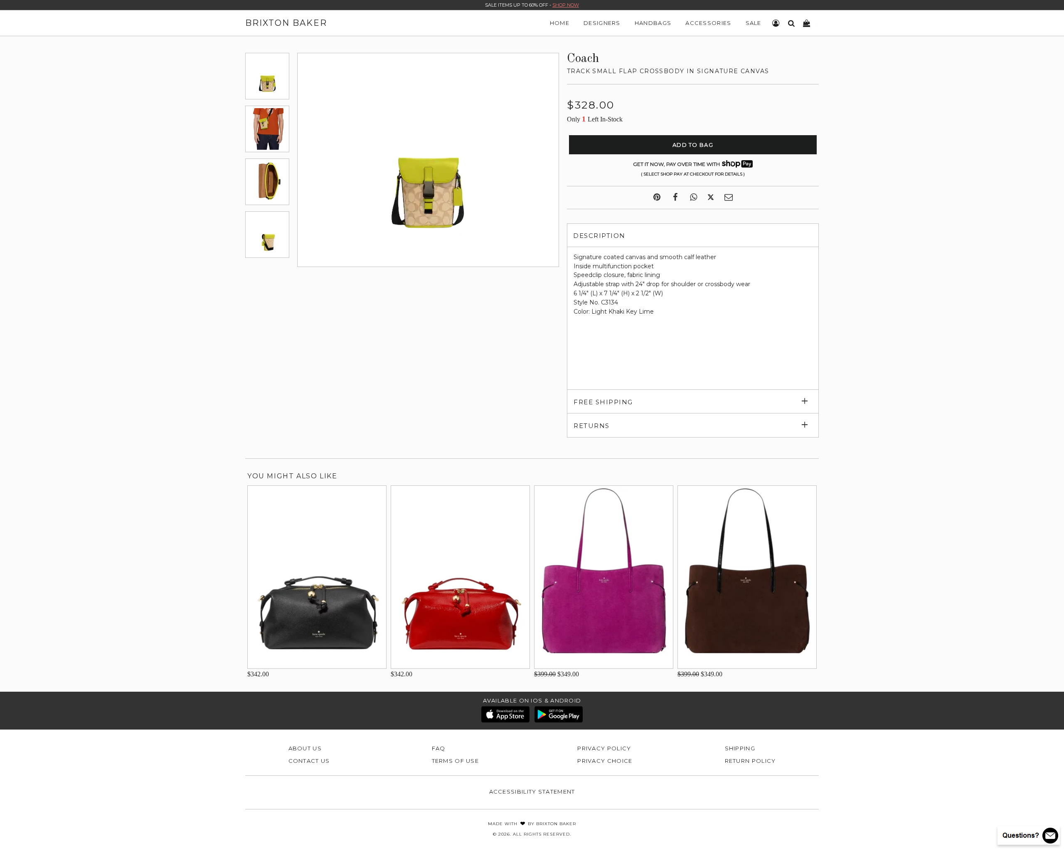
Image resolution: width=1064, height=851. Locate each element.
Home (559, 23)
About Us (305, 748)
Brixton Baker (286, 23)
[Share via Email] (728, 197)
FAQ (439, 748)
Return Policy (750, 760)
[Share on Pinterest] (657, 197)
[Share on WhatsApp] (693, 197)
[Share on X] (710, 197)
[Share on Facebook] (675, 197)
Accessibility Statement (532, 791)
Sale (753, 23)
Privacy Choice (604, 760)
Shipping (740, 748)
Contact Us (309, 760)
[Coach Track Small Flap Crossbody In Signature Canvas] (267, 76)
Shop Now (565, 5)
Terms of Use (455, 760)
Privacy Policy (604, 748)
